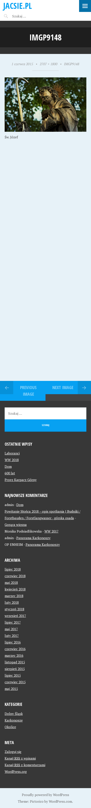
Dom (8, 466)
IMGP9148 (71, 64)
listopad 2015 (15, 662)
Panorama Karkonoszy (33, 538)
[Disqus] (45, 209)
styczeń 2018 (14, 609)
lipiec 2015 (13, 675)
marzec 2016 (14, 655)
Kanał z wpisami (20, 758)
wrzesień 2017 (15, 615)
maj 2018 (11, 582)
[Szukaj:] (30, 16)
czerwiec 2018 (15, 576)
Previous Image (28, 390)
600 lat (10, 473)
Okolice (10, 727)
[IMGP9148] (46, 130)
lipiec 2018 (13, 569)
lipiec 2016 (13, 642)
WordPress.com (60, 801)
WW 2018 (12, 460)
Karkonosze (14, 720)
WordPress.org (16, 771)
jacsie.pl (17, 5)
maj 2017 (11, 629)
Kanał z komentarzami (25, 765)
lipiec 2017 (13, 622)
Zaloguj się (13, 751)
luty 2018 (12, 602)
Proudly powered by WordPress (45, 795)
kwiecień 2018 (15, 589)
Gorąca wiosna (16, 524)
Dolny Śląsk (14, 713)
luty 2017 (12, 635)
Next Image (62, 387)
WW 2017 (51, 531)
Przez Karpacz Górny (21, 480)
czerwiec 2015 (15, 682)
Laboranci (12, 453)
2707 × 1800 (48, 64)
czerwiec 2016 (15, 649)
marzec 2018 (14, 596)
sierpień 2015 (15, 669)
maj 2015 (11, 688)
